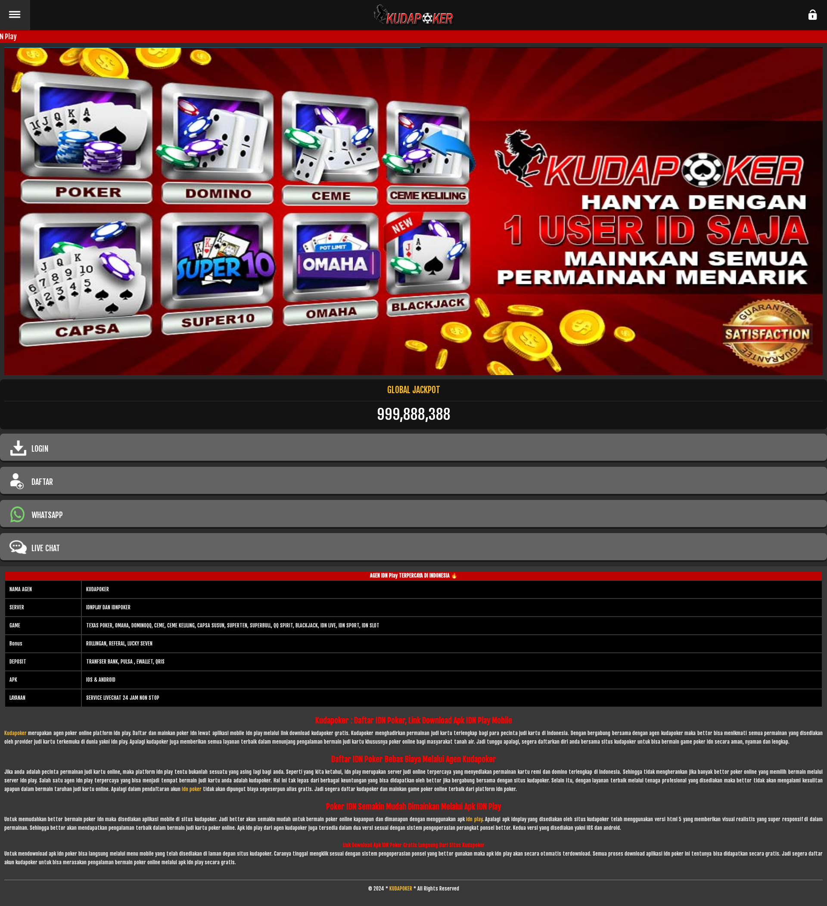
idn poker (192, 789)
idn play (474, 819)
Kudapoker (15, 733)
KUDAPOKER (400, 888)
